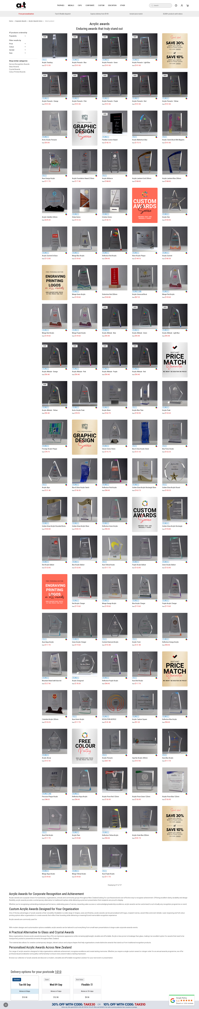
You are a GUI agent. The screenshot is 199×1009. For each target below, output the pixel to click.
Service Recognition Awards (19, 64)
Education (112, 5)
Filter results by (15, 40)
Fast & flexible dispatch (63, 14)
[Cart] (187, 5)
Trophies (60, 5)
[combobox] (160, 5)
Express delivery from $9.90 (99, 14)
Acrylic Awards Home (35, 21)
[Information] (176, 5)
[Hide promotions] (5, 1005)
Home (11, 21)
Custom (101, 5)
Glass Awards (14, 67)
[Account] (181, 5)
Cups (80, 5)
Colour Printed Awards (17, 72)
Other (122, 5)
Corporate (90, 5)
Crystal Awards (14, 69)
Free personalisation (26, 14)
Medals (71, 5)
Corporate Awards (20, 21)
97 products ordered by (18, 33)
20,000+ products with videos (173, 14)
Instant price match (136, 14)
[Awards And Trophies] (21, 5)
